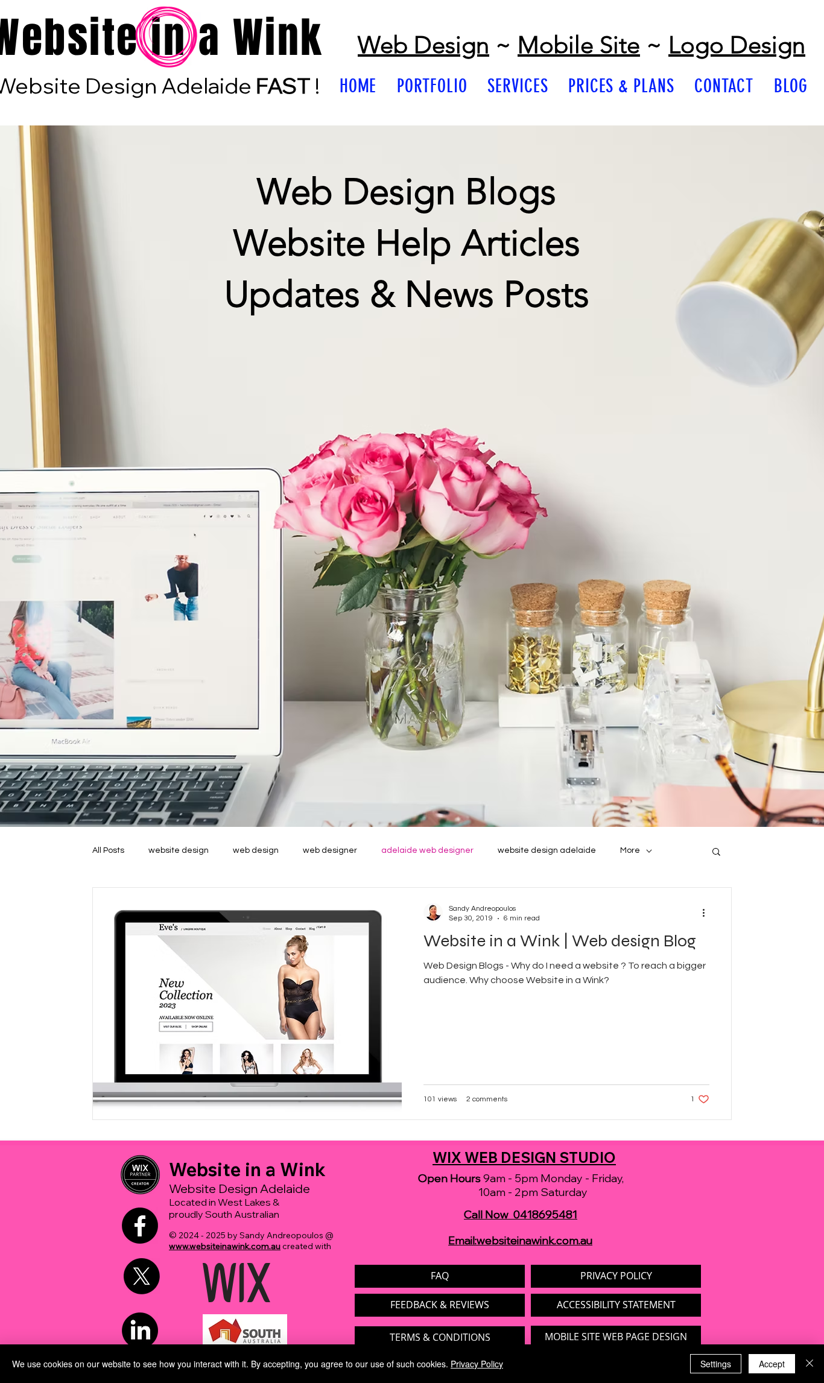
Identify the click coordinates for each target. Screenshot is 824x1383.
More (630, 850)
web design (256, 850)
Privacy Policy (477, 1364)
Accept (772, 1364)
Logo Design (736, 44)
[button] (716, 852)
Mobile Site (579, 44)
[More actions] (707, 912)
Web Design (423, 44)
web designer (330, 850)
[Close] (809, 1363)
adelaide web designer (427, 850)
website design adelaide (547, 850)
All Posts (108, 850)
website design (178, 850)
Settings (715, 1364)
